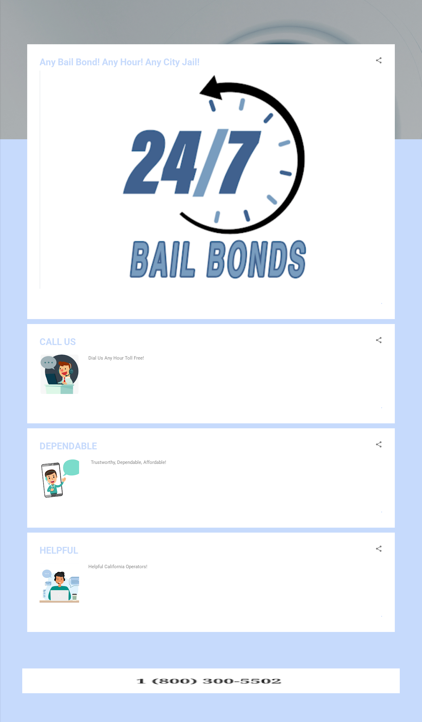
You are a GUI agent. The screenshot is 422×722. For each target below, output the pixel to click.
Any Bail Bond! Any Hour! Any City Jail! (120, 62)
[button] (378, 61)
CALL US (58, 341)
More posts (211, 646)
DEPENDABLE (68, 446)
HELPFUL (59, 550)
